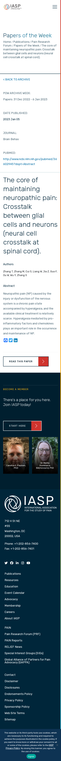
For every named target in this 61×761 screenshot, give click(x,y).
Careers (10, 612)
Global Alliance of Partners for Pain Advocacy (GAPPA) (27, 661)
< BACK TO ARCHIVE (16, 79)
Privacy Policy (14, 700)
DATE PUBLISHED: (15, 113)
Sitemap (10, 719)
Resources (11, 580)
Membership (13, 605)
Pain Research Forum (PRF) (23, 634)
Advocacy (11, 599)
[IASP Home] (12, 7)
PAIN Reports (13, 640)
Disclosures (12, 687)
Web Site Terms (15, 713)
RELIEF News (13, 647)
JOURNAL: (10, 133)
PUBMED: (9, 153)
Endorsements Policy (18, 694)
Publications (13, 573)
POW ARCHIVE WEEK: (17, 93)
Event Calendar (14, 593)
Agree (31, 756)
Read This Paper (21, 361)
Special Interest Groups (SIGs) (24, 653)
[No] (57, 745)
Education (11, 586)
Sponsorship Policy (17, 706)
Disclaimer (11, 681)
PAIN (8, 627)
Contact (10, 675)
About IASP (12, 618)
